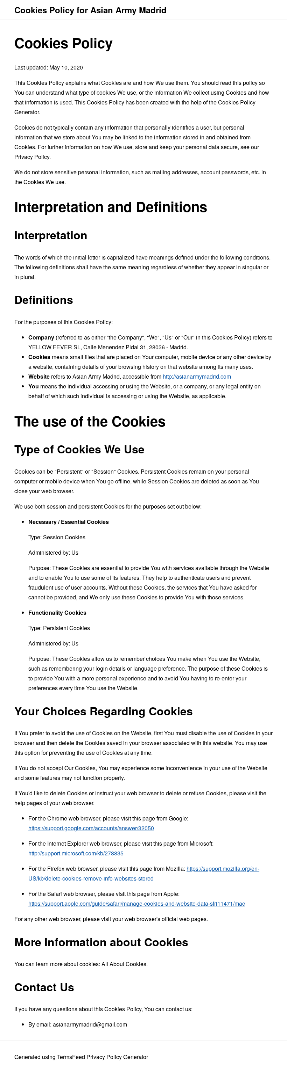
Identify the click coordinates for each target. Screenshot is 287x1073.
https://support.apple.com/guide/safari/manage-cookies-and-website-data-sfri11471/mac (136, 903)
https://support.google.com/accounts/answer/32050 (91, 828)
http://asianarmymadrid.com (197, 376)
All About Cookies (124, 964)
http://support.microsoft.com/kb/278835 (76, 853)
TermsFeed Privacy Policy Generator (102, 1057)
